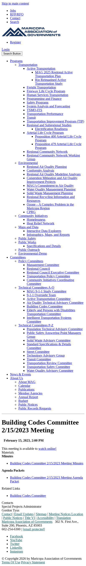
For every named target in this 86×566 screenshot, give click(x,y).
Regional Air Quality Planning (47, 166)
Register (15, 42)
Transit (31, 117)
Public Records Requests (34, 408)
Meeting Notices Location (66, 514)
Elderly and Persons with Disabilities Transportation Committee (51, 312)
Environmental (28, 163)
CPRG (31, 212)
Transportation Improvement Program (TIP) (55, 121)
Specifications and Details (44, 246)
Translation (63, 518)
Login (6, 49)
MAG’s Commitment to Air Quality (50, 185)
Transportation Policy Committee (48, 276)
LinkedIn (16, 547)
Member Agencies (30, 393)
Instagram (16, 551)
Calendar (24, 385)
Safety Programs (37, 102)
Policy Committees (30, 261)
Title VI (30, 518)
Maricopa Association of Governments (27, 521)
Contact (15, 18)
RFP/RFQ (17, 14)
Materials (8, 452)
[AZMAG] (31, 35)
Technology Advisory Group (46, 355)
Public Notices (28, 404)
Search (14, 22)
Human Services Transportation (47, 95)
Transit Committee (39, 359)
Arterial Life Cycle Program (45, 132)
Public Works (27, 242)
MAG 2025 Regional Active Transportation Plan (54, 74)
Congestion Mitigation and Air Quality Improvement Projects (52, 180)
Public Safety (27, 238)
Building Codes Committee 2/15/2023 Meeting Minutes (46, 463)
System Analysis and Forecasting (48, 106)
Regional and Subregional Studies (49, 125)
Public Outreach (29, 250)
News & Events (20, 374)
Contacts (7, 503)
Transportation (27, 65)
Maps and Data (28, 227)
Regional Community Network (47, 151)
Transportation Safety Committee (48, 367)
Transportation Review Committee (49, 363)
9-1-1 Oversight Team (41, 295)
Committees (18, 257)
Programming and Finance (44, 98)
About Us (16, 378)
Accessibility (45, 518)
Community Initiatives (33, 216)
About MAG (26, 382)
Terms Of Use (11, 562)
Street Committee (38, 351)
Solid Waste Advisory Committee (49, 340)
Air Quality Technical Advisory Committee (55, 302)
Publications (26, 389)
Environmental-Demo (32, 253)
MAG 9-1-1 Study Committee (46, 291)
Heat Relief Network (40, 223)
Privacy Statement (33, 562)
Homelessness (36, 219)
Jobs (13, 10)
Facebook (16, 536)
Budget (23, 401)
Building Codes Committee (45, 306)
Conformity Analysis (40, 170)
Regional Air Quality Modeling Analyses (54, 174)
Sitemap (41, 514)
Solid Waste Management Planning (50, 193)
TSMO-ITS (34, 110)
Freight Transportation (41, 87)
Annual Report (28, 397)
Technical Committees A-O (36, 287)
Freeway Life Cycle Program (46, 91)
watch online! (47, 448)
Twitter (14, 544)
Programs (16, 61)
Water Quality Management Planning (51, 189)
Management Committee (43, 265)
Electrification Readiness (51, 129)
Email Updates (24, 514)
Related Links (11, 488)
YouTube (16, 540)
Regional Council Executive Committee (53, 272)
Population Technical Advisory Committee (55, 329)
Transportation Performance (45, 114)
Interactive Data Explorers (44, 231)
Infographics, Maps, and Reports (48, 234)
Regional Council (38, 268)
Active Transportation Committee (49, 299)
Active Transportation (41, 68)
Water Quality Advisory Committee (50, 370)
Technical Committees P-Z (35, 325)
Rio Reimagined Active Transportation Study (50, 81)
